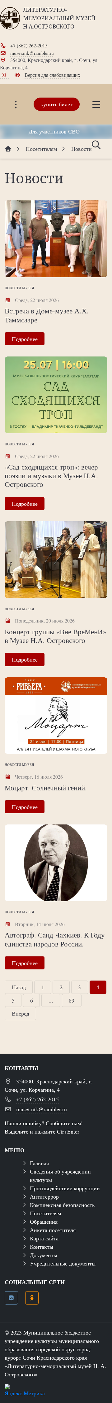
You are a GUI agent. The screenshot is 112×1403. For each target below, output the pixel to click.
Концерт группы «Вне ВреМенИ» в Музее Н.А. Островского (55, 636)
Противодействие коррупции (65, 1188)
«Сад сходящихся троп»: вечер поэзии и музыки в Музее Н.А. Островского (51, 475)
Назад (19, 987)
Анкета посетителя (53, 1230)
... (51, 1000)
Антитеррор (44, 1196)
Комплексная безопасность (62, 1205)
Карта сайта (44, 1238)
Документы (43, 1255)
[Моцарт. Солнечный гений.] (56, 715)
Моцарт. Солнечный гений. (46, 787)
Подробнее (25, 339)
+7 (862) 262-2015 (29, 45)
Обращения (44, 1221)
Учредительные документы (63, 1263)
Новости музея (19, 288)
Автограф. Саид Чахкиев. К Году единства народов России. (55, 939)
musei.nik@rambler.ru (32, 53)
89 (71, 1000)
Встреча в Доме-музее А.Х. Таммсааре (47, 315)
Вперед (20, 1013)
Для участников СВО (54, 131)
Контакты (41, 1246)
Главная (39, 1163)
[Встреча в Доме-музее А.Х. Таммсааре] (56, 238)
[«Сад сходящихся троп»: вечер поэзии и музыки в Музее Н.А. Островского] (56, 394)
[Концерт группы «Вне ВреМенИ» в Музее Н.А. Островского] (56, 559)
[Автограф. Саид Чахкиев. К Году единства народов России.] (56, 862)
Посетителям (45, 1213)
